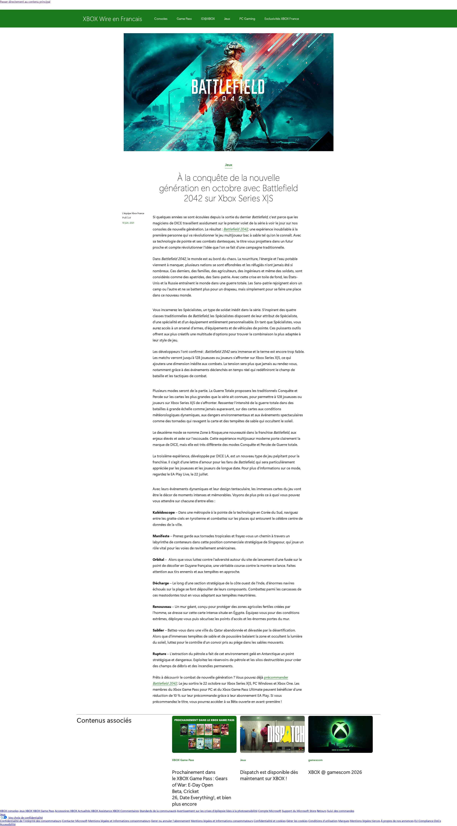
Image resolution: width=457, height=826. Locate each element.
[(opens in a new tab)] (272, 734)
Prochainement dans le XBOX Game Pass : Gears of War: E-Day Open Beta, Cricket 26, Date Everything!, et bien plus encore (201, 788)
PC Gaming (247, 18)
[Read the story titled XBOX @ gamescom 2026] (340, 734)
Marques (343, 821)
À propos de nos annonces (397, 821)
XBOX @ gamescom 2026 (335, 772)
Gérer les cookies (297, 821)
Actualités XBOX (88, 811)
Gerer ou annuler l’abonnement (170, 821)
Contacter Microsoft (74, 821)
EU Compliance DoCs (427, 821)
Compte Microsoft (269, 811)
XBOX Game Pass (183, 760)
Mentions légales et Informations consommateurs (119, 821)
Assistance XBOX (109, 811)
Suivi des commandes (340, 811)
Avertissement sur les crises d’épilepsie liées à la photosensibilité (217, 811)
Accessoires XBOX (66, 811)
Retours (321, 811)
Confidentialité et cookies (270, 821)
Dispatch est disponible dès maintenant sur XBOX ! (269, 775)
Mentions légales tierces (365, 821)
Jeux (227, 18)
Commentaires (129, 811)
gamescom (315, 760)
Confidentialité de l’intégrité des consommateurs (30, 821)
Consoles (160, 18)
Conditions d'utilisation (323, 821)
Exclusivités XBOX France (282, 18)
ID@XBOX (208, 18)
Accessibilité (8, 824)
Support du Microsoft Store (299, 811)
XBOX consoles (9, 811)
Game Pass (184, 18)
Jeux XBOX (26, 811)
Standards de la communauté (158, 811)
